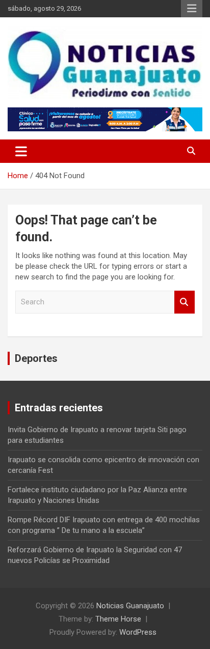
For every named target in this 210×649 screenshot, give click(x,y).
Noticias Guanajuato (130, 605)
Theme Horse (118, 619)
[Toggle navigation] (21, 151)
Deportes (36, 358)
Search (184, 302)
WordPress (137, 632)
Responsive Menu (191, 8)
